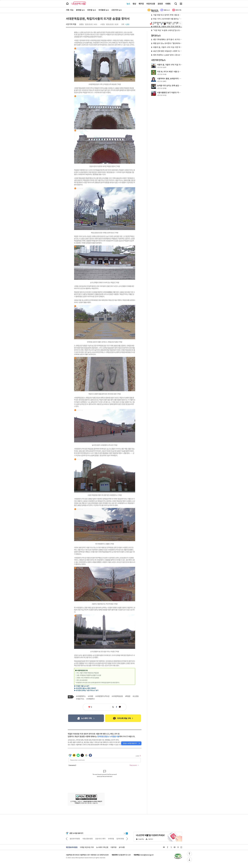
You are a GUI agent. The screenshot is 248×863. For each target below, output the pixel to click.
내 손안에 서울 (79, 3)
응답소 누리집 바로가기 (130, 743)
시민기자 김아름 (161, 88)
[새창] (86, 718)
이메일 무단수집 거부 (87, 847)
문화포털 (104, 838)
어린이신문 (150, 3)
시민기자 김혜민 (161, 81)
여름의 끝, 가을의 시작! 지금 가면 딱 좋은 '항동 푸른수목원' (166, 27)
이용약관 (113, 847)
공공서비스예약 (75, 838)
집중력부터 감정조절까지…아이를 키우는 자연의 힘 (166, 23)
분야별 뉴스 (80, 10)
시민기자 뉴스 (116, 10)
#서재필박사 (91, 699)
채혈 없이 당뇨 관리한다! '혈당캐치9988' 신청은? (166, 43)
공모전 (160, 3)
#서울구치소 (80, 699)
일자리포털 (94, 838)
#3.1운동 (136, 696)
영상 (134, 3)
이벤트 (168, 3)
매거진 (141, 3)
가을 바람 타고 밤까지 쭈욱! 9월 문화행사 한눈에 (166, 15)
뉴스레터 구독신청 (102, 847)
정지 (124, 833)
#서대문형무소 (81, 696)
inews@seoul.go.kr (147, 855)
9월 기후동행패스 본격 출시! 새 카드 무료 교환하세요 (166, 39)
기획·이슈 (70, 10)
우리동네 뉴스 (104, 10)
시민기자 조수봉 (161, 74)
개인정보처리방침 (72, 847)
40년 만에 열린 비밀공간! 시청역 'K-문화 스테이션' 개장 (166, 51)
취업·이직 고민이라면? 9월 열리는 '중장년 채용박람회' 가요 (166, 19)
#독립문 (127, 696)
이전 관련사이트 (66, 838)
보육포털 (85, 838)
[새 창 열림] (178, 854)
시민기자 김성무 (161, 67)
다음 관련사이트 (127, 838)
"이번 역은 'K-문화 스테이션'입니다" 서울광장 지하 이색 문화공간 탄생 (166, 30)
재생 (127, 833)
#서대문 (90, 696)
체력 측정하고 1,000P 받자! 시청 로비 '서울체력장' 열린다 (166, 55)
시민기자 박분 (71, 24)
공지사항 (122, 847)
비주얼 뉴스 (91, 10)
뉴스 (128, 3)
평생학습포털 (113, 838)
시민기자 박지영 (161, 95)
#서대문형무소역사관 (102, 696)
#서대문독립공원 (117, 696)
